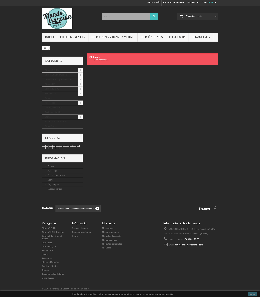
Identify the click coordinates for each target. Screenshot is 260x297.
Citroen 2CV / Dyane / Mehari (112, 37)
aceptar (252, 294)
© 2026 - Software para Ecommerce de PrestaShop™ (65, 289)
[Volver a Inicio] (45, 48)
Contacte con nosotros (173, 2)
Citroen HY (177, 37)
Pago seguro (53, 184)
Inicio (49, 37)
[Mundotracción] (70, 18)
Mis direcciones (109, 240)
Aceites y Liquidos (53, 112)
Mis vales (106, 248)
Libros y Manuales (53, 107)
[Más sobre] (43, 146)
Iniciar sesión (153, 2)
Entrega (50, 166)
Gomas (48, 98)
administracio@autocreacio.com (189, 245)
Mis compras (108, 228)
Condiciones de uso (56, 175)
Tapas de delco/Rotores (56, 121)
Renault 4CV (201, 37)
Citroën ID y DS (152, 37)
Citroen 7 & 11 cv (72, 37)
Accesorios (50, 103)
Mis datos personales (112, 244)
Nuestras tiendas (54, 189)
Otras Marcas (51, 126)
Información (55, 158)
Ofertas (48, 117)
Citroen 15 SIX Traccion (56, 75)
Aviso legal (52, 171)
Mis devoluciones (110, 232)
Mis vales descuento (111, 236)
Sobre (50, 180)
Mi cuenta (108, 223)
